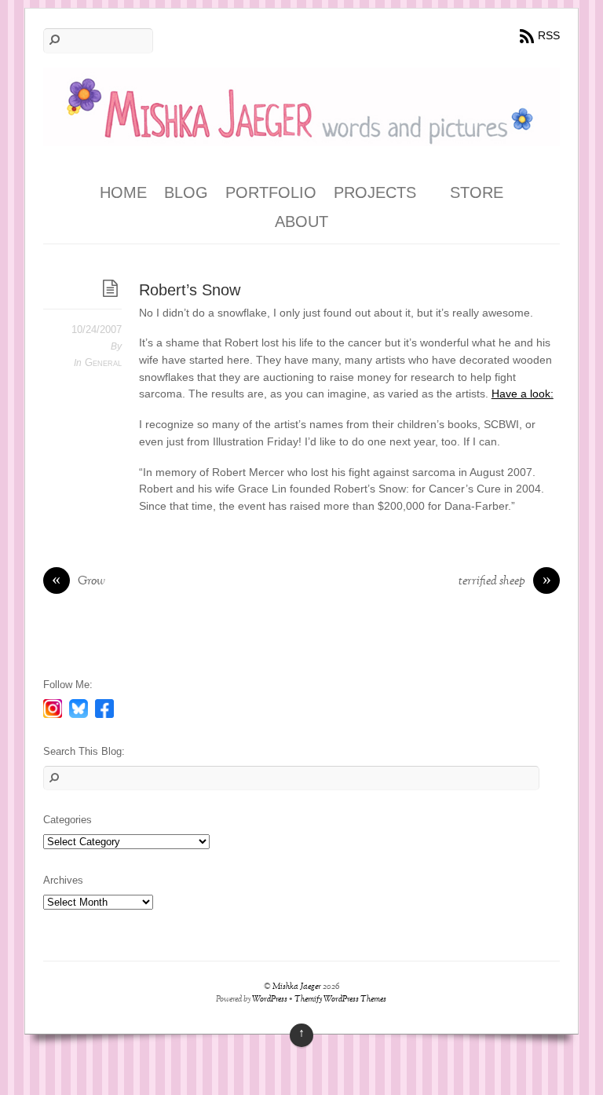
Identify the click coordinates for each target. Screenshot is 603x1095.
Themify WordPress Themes (340, 999)
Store (476, 192)
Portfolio (270, 192)
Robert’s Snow (189, 289)
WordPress (269, 999)
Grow (78, 582)
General (103, 362)
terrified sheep (505, 582)
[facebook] (104, 707)
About (301, 221)
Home (123, 192)
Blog (186, 192)
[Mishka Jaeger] (301, 135)
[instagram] (52, 707)
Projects (375, 192)
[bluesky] (78, 707)
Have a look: (523, 393)
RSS (549, 35)
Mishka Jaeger (296, 987)
